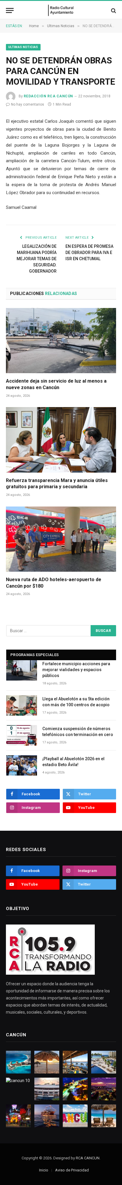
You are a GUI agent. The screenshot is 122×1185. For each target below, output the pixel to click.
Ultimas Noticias (23, 47)
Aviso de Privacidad (72, 1170)
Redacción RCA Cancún (48, 96)
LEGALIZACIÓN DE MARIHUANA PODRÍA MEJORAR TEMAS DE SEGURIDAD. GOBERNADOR (37, 258)
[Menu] (10, 10)
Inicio (43, 1170)
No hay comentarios (27, 104)
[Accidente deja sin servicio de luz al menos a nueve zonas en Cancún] (61, 340)
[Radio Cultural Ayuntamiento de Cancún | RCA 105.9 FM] (61, 10)
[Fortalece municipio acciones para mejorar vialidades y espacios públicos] (21, 670)
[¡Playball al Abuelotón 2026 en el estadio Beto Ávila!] (21, 765)
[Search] (113, 10)
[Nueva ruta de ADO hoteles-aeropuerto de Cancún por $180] (61, 539)
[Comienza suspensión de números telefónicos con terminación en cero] (21, 735)
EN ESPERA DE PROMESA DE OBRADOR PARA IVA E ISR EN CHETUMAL (89, 252)
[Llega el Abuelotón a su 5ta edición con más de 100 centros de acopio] (21, 705)
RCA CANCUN (87, 1158)
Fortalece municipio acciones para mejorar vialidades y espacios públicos (76, 669)
